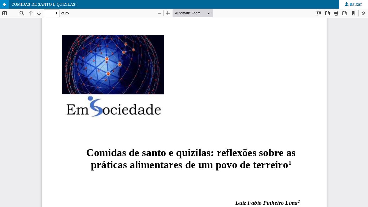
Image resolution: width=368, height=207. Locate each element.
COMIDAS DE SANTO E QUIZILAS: (44, 4)
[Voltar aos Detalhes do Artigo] (4, 4)
